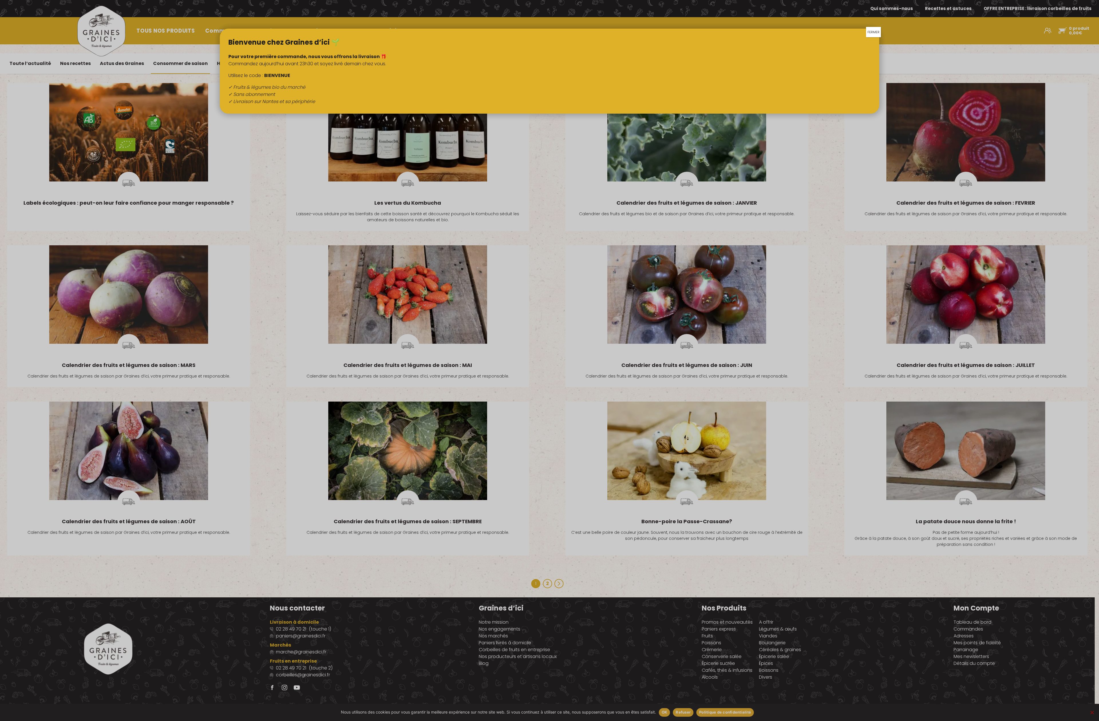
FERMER (873, 32)
